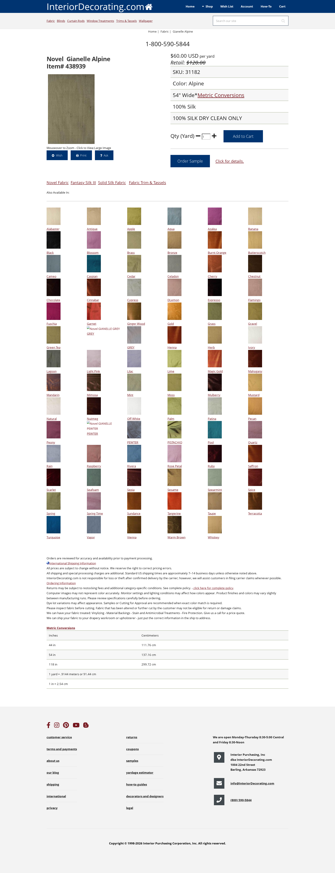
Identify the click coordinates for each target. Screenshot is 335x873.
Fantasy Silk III (83, 182)
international (56, 796)
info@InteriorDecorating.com (252, 783)
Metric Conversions (221, 95)
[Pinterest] (66, 726)
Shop (209, 6)
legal (129, 808)
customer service (59, 737)
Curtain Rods (76, 21)
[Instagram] (56, 726)
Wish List (226, 6)
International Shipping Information (72, 563)
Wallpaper (146, 21)
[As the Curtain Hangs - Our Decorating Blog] (85, 726)
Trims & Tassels (126, 21)
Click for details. (229, 161)
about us (53, 761)
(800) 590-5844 (241, 800)
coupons (132, 749)
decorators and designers (144, 796)
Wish (59, 155)
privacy (52, 808)
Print (83, 155)
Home (190, 6)
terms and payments (62, 749)
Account (247, 6)
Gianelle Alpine (183, 31)
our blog (53, 772)
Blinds (61, 21)
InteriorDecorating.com (95, 6)
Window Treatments (100, 21)
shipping (53, 784)
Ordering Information (61, 583)
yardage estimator (139, 772)
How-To (266, 6)
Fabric (51, 21)
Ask (106, 155)
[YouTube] (76, 726)
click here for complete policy (213, 588)
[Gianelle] (71, 109)
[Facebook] (48, 726)
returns (131, 737)
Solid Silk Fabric (112, 182)
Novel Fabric (58, 182)
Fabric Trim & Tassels (147, 182)
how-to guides (136, 784)
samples (132, 761)
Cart (282, 6)
